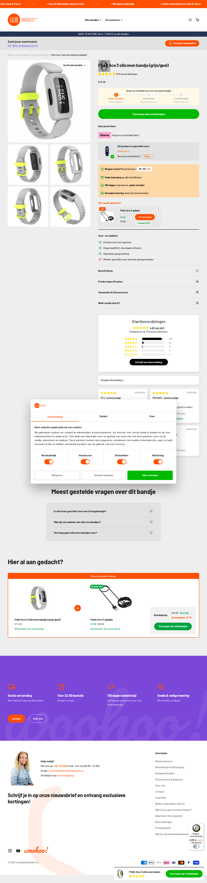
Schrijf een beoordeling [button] (148, 362)
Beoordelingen (163, 821)
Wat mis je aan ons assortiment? (173, 809)
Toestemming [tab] (55, 416)
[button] (107, 74)
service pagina (65, 775)
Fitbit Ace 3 (123, 151)
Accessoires (112, 19)
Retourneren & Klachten (169, 779)
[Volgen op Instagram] (10, 851)
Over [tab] (152, 416)
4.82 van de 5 (157, 327)
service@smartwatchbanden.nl (66, 770)
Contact (16, 718)
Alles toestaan (150, 475)
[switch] (85, 461)
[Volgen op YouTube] (18, 851)
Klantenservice (164, 761)
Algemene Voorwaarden (169, 815)
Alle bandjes (92, 19)
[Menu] (202, 824)
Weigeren (57, 475)
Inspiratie (160, 797)
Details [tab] (104, 416)
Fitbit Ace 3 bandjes (39, 55)
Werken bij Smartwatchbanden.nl (174, 834)
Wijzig (147, 156)
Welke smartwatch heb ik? (25, 45)
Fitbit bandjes (22, 55)
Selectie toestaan (103, 475)
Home (10, 55)
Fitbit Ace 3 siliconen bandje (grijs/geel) (69, 55)
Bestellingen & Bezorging (169, 767)
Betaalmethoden (164, 773)
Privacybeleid (163, 827)
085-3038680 (61, 765)
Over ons (38, 718)
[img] (108, 392)
